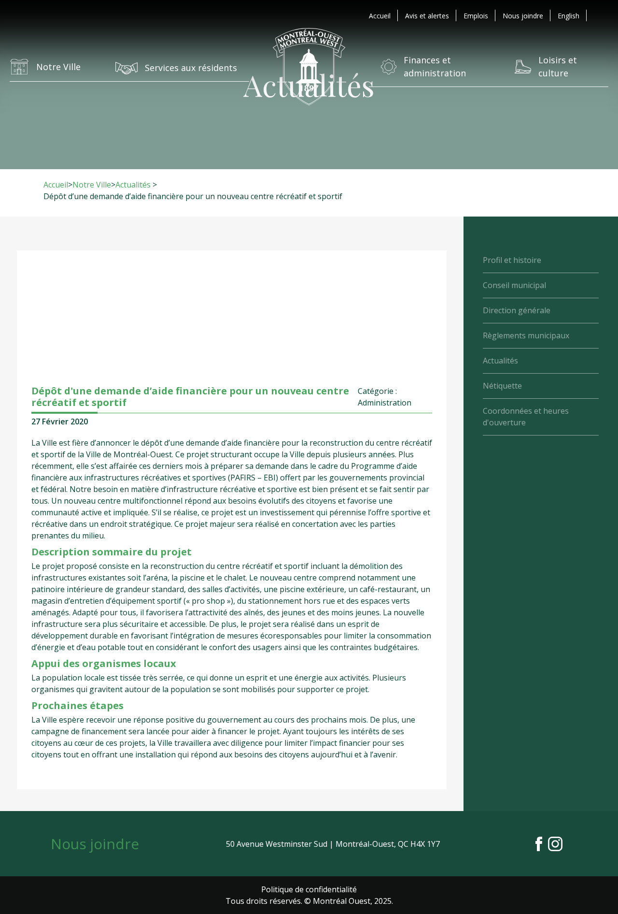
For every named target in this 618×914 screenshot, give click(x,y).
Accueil (380, 15)
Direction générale (516, 310)
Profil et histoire (512, 260)
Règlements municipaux (526, 335)
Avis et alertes (427, 15)
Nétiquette (502, 385)
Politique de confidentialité (309, 889)
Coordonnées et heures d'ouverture (526, 417)
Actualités (133, 184)
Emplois (476, 15)
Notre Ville (91, 184)
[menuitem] (568, 16)
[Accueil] (309, 66)
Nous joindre (523, 15)
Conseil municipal (514, 285)
